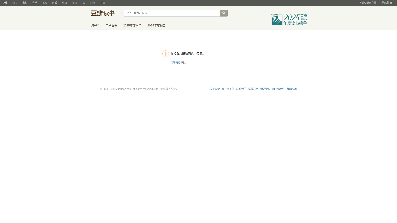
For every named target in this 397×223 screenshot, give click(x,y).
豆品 (102, 2)
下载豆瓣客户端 (367, 2)
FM (83, 2)
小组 (64, 2)
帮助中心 (265, 89)
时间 (92, 2)
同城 (54, 2)
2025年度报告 (156, 25)
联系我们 (241, 89)
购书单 (95, 25)
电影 (24, 2)
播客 (44, 2)
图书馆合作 (278, 89)
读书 (14, 2)
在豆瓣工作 (228, 89)
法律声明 (253, 89)
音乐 (34, 2)
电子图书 (111, 25)
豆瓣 (4, 2)
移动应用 (292, 89)
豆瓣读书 (106, 13)
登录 (175, 62)
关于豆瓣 (215, 89)
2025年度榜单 (132, 25)
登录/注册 (386, 2)
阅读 (74, 2)
